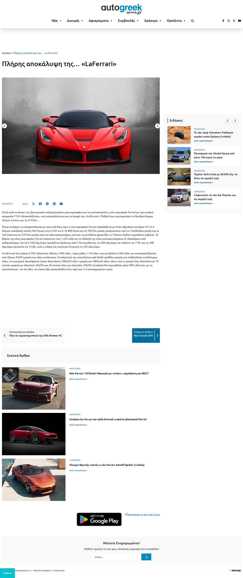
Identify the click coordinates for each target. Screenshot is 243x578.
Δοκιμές (73, 20)
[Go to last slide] (227, 120)
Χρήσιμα (151, 20)
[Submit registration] (146, 557)
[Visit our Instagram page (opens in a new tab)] (227, 20)
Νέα (55, 20)
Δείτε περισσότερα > (78, 379)
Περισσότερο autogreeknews (15, 570)
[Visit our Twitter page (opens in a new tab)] (232, 20)
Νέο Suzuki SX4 (143, 335)
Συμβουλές (126, 20)
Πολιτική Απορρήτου (42, 570)
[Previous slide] (4, 125)
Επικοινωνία (59, 570)
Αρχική (6, 52)
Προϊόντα (174, 20)
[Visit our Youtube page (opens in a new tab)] (238, 20)
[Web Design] (235, 570)
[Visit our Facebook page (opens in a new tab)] (221, 20)
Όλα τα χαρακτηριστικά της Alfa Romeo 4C (35, 335)
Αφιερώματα (99, 20)
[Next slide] (157, 125)
